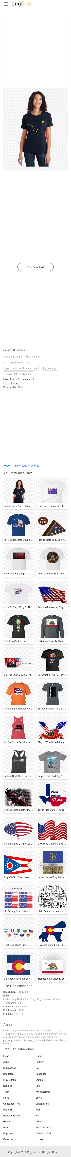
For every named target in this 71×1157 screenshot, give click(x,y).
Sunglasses (9, 1067)
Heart (6, 1056)
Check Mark (42, 1103)
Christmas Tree (11, 1103)
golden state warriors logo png (21, 368)
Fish (38, 1115)
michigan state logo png (17, 362)
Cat (37, 1067)
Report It (8, 465)
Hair (38, 1109)
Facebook (8, 1139)
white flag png (33, 356)
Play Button (9, 1079)
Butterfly (40, 1061)
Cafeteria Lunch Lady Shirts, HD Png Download (28, 708)
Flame (39, 1056)
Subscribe (41, 1073)
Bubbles (7, 1085)
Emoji (39, 1097)
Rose (6, 1097)
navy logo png (12, 356)
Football (7, 1109)
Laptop (39, 1079)
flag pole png (49, 368)
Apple (6, 1061)
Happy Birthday (11, 1115)
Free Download (35, 267)
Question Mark (44, 1133)
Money (39, 1139)
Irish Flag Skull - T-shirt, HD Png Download (26, 641)
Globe (6, 1121)
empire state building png (18, 374)
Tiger (6, 1091)
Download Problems (27, 465)
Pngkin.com (9, 1133)
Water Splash (43, 1127)
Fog (38, 1085)
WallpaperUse (43, 1091)
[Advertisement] (35, 52)
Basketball (9, 1073)
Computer (41, 1121)
